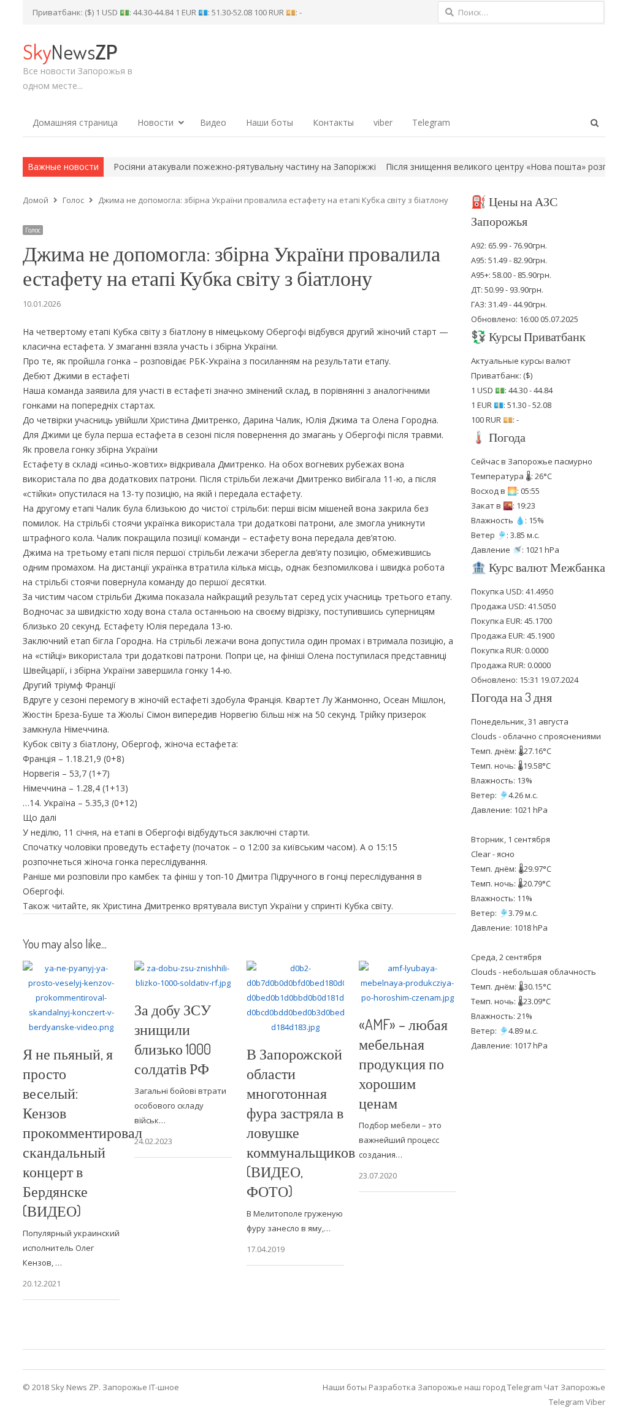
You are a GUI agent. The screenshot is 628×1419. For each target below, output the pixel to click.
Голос (32, 230)
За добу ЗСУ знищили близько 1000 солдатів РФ (172, 1039)
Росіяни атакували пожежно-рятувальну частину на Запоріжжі (208, 166)
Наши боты (269, 122)
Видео (213, 122)
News (70, 51)
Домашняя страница (75, 122)
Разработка (393, 1387)
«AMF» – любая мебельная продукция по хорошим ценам (403, 1063)
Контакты (333, 122)
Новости (155, 122)
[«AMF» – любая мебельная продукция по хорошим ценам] (407, 968)
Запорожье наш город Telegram (480, 1387)
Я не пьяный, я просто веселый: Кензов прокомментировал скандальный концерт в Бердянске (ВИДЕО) (82, 1132)
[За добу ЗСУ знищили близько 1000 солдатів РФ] (183, 968)
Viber (595, 1401)
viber (382, 122)
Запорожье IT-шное (140, 1387)
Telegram (431, 122)
